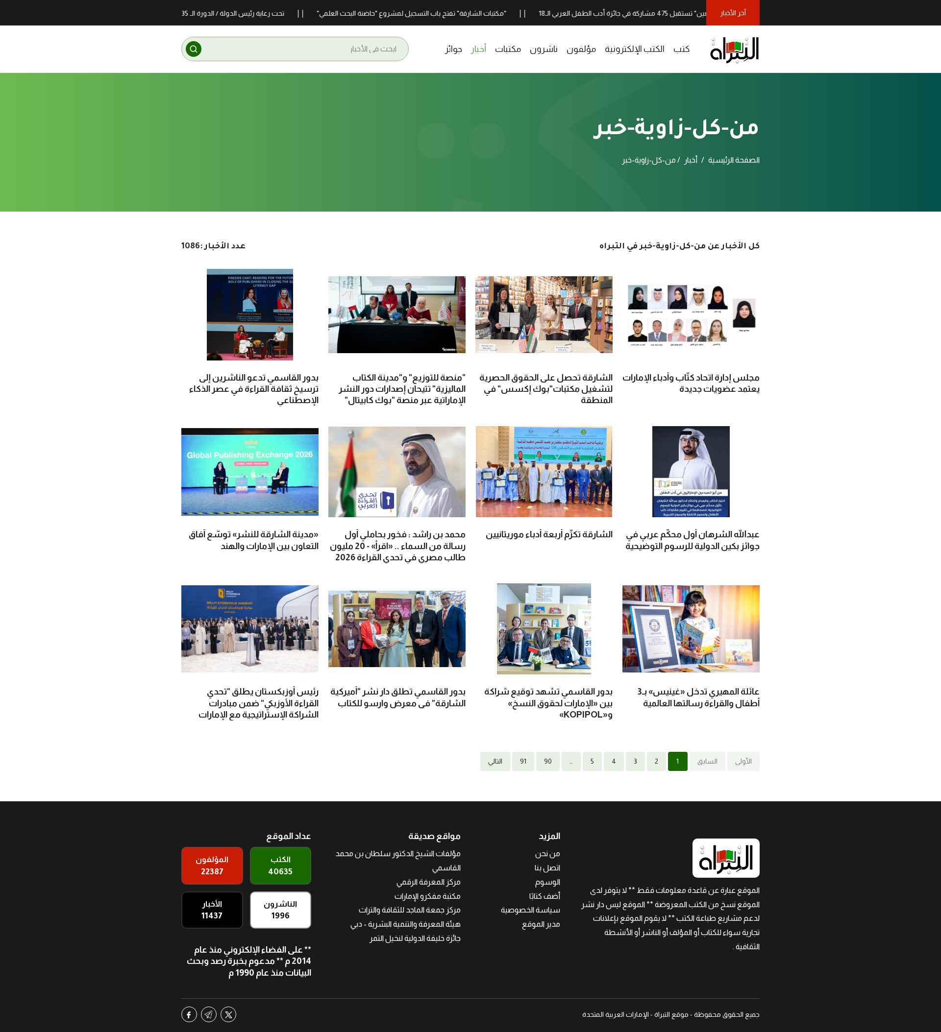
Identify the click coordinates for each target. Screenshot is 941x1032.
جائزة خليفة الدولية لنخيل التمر (415, 938)
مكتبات (508, 49)
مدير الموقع (541, 924)
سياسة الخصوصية (530, 910)
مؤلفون (581, 49)
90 (548, 761)
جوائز (453, 49)
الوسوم (547, 882)
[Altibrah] (735, 49)
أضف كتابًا (544, 896)
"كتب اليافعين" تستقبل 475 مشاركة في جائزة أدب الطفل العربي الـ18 (670, 13)
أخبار (478, 49)
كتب (681, 49)
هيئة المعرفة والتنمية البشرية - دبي (405, 924)
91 (523, 761)
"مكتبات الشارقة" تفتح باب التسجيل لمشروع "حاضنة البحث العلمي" (444, 13)
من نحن (547, 853)
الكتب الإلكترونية (635, 49)
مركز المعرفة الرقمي (428, 882)
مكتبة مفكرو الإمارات (428, 896)
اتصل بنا (547, 868)
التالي (495, 761)
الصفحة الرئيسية (734, 160)
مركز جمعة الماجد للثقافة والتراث (410, 910)
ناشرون (544, 49)
